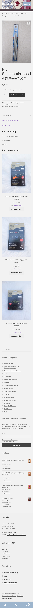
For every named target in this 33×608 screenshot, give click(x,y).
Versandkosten (19, 90)
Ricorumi (6, 394)
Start (5, 14)
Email (3, 433)
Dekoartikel (7, 376)
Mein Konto (5, 605)
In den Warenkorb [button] (16, 209)
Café (5, 374)
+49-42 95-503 (11, 533)
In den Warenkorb (17, 95)
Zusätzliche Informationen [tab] (10, 120)
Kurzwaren (7, 382)
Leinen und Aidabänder (11, 385)
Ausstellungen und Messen (12, 371)
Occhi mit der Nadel (10, 391)
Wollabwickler (8, 409)
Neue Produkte (8, 388)
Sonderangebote (9, 397)
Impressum (7, 579)
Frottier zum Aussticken (11, 379)
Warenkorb (25, 603)
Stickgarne (7, 403)
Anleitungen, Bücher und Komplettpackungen (11, 367)
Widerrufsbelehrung (10, 583)
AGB (5, 576)
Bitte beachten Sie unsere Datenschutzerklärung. (10, 440)
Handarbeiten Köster (10, 5)
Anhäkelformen (8, 363)
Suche (16, 605)
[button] (28, 23)
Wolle (5, 412)
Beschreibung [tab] (6, 115)
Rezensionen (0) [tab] (7, 125)
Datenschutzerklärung (11, 573)
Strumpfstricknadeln (17, 14)
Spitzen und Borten (10, 400)
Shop (9, 14)
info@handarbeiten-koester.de (16, 535)
